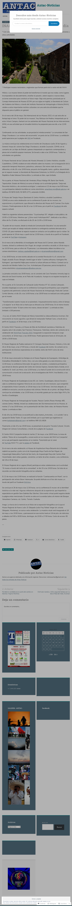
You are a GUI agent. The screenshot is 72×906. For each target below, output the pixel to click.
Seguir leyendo (36, 28)
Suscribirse (54, 23)
